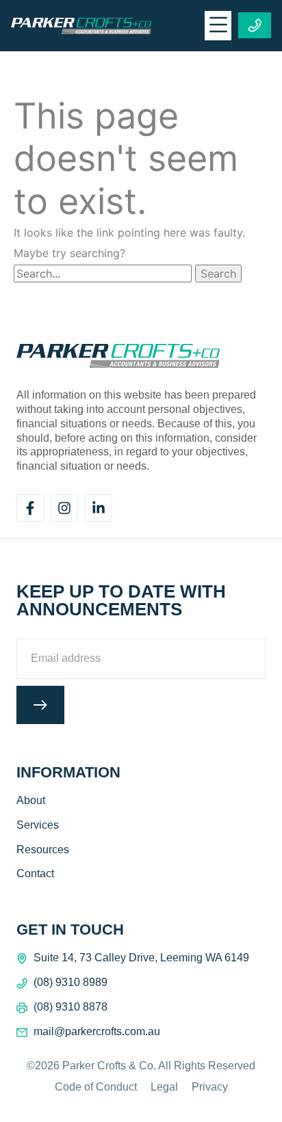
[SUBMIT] (40, 705)
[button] (218, 25)
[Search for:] (104, 273)
